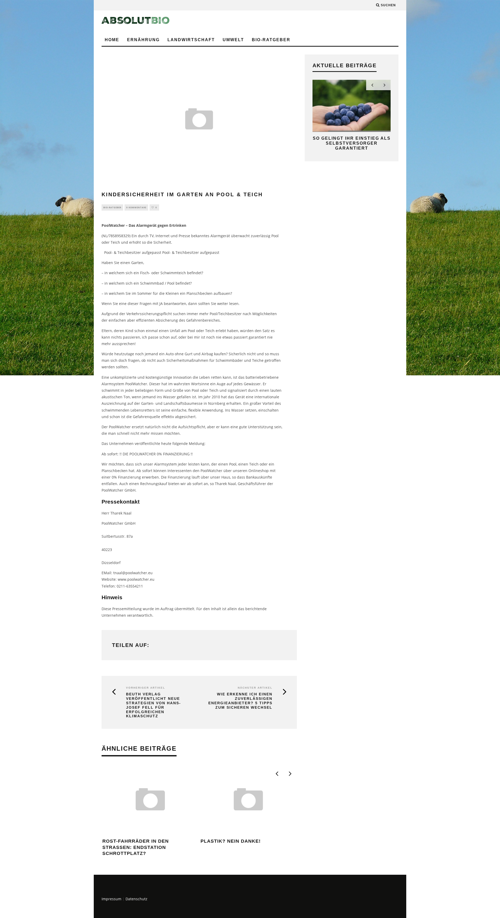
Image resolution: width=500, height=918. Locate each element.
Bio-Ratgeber (271, 40)
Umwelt (233, 40)
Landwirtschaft (191, 40)
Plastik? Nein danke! (231, 841)
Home (112, 40)
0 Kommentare (136, 207)
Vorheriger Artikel (145, 687)
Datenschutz (136, 898)
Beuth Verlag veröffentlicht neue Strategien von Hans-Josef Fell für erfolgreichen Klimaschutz (153, 705)
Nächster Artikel (255, 687)
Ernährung (143, 40)
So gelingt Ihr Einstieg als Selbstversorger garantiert (352, 143)
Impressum (111, 898)
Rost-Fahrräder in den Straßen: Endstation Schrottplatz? (135, 847)
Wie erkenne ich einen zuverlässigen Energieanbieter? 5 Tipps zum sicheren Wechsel (240, 700)
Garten (137, 262)
